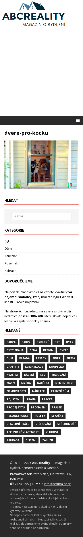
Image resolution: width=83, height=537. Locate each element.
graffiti (13, 367)
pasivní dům (60, 391)
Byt (6, 241)
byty (69, 342)
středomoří (66, 424)
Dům (8, 248)
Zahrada (10, 271)
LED (42, 375)
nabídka (43, 383)
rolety (40, 416)
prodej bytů (16, 407)
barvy (26, 342)
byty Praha (15, 350)
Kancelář (10, 256)
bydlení (42, 342)
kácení (29, 375)
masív (11, 383)
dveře (64, 350)
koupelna (56, 367)
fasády (41, 358)
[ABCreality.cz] (34, 26)
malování (59, 375)
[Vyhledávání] (41, 216)
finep (56, 358)
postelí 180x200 (30, 316)
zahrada (13, 440)
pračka (47, 399)
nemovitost (64, 383)
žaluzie (48, 440)
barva (11, 342)
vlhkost (52, 432)
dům (10, 358)
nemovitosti (16, 391)
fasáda (24, 358)
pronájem (38, 407)
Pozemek (11, 263)
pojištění (13, 399)
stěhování (43, 424)
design (48, 350)
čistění (31, 440)
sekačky (57, 416)
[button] (77, 120)
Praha (31, 399)
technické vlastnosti (23, 432)
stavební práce (18, 424)
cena (33, 350)
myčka (26, 383)
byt (57, 342)
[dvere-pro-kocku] (41, 187)
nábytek (38, 391)
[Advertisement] (41, 72)
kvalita (12, 375)
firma (71, 358)
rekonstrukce (17, 416)
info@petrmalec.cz (57, 484)
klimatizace (34, 367)
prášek (57, 407)
